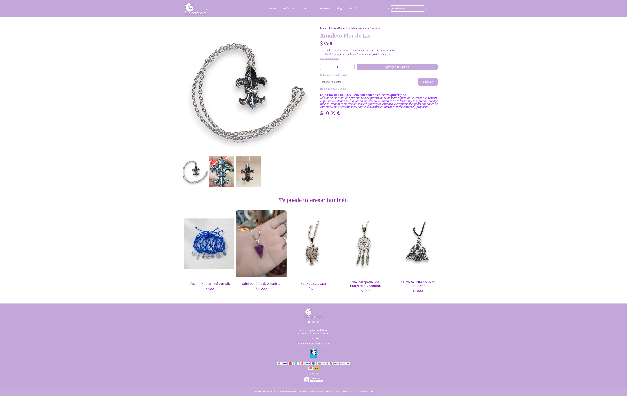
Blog (339, 8)
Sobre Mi (325, 8)
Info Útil (353, 8)
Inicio (272, 8)
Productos (288, 8)
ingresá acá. (348, 391)
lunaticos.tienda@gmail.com (313, 343)
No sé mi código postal (333, 88)
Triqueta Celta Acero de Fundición (418, 284)
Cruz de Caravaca (313, 284)
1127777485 (314, 338)
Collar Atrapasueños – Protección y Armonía (365, 284)
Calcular (428, 81)
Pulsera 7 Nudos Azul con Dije (209, 284)
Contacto (308, 8)
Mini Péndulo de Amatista (261, 284)
